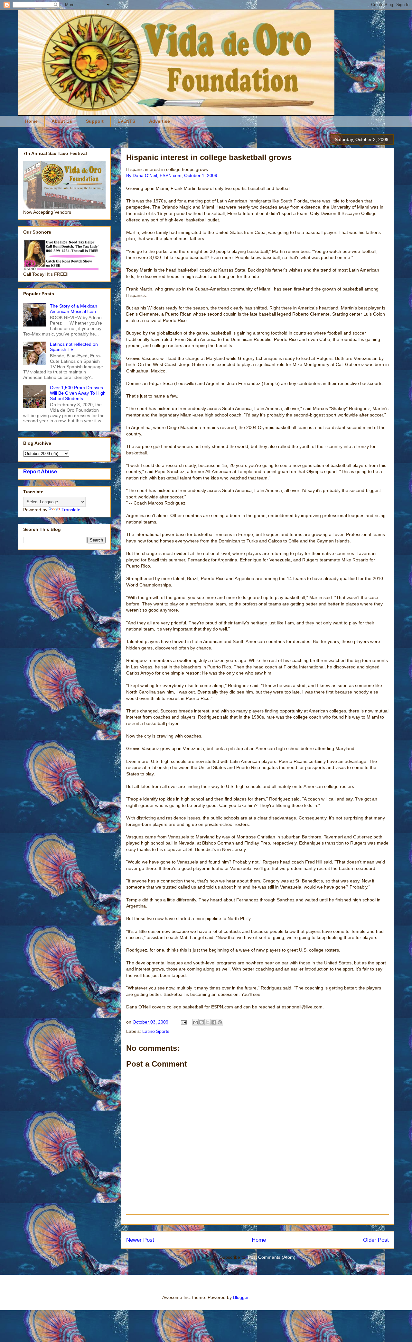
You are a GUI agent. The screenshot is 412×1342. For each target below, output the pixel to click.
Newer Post (140, 1240)
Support (95, 121)
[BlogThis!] (201, 1022)
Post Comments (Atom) (271, 1257)
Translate (70, 509)
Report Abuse (40, 471)
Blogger (240, 1297)
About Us (62, 121)
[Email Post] (183, 1021)
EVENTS (126, 121)
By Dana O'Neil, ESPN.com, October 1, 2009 (171, 175)
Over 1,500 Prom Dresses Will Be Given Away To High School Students (78, 393)
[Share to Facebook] (214, 1022)
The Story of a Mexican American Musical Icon (73, 308)
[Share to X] (207, 1022)
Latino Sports (155, 1031)
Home (31, 121)
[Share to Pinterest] (220, 1022)
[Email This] (195, 1022)
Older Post (376, 1240)
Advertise (159, 121)
